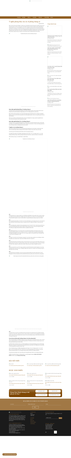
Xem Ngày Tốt (54, 391)
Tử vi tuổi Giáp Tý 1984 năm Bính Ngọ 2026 (34, 365)
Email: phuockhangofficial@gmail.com (14, 432)
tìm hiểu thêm (13, 354)
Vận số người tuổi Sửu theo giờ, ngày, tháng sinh (17, 383)
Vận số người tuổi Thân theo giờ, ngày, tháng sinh (35, 383)
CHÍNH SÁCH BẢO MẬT (48, 426)
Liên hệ (51, 17)
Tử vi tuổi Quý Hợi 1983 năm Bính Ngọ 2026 (16, 365)
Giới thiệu (23, 17)
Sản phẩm (34, 17)
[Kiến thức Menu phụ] (42, 17)
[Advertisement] (35, 9)
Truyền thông (46, 17)
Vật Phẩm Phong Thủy (54, 394)
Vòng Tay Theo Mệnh (41, 394)
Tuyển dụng (32, 415)
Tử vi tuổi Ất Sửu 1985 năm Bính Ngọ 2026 (52, 365)
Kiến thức (40, 17)
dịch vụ (31, 419)
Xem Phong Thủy (41, 391)
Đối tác (31, 413)
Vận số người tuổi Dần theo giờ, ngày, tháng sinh (53, 376)
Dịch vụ (29, 17)
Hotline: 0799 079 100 (12, 431)
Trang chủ (19, 17)
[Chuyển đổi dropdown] (54, 17)
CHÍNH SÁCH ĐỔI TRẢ (48, 427)
